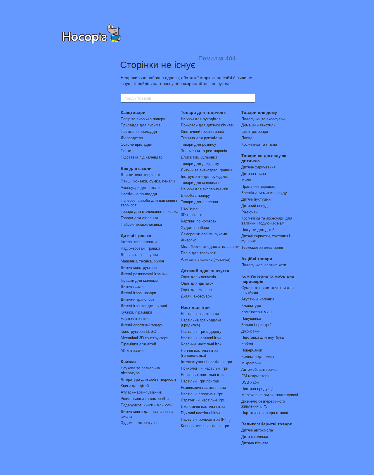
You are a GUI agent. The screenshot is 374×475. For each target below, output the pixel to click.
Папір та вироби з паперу (143, 119)
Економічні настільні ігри (203, 406)
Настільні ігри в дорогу (201, 331)
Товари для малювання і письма (149, 211)
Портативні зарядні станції (264, 412)
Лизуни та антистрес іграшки (206, 170)
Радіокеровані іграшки (140, 248)
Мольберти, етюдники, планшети (210, 246)
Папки (126, 151)
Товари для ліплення (139, 218)
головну (166, 83)
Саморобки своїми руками (204, 234)
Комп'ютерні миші (256, 312)
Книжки (128, 361)
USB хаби (250, 382)
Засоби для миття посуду (264, 193)
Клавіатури (251, 305)
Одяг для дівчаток (197, 283)
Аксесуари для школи (140, 187)
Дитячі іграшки (136, 235)
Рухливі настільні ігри (200, 413)
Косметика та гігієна (259, 144)
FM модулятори (255, 376)
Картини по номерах (199, 221)
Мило (246, 180)
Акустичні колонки (257, 299)
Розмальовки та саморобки (145, 398)
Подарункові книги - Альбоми (146, 405)
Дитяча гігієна (253, 173)
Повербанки (251, 350)
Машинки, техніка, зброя (142, 261)
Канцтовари (133, 112)
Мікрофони (251, 363)
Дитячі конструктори (139, 267)
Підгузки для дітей (257, 229)
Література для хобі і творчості (148, 379)
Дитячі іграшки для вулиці (144, 306)
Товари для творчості (203, 112)
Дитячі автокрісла (257, 430)
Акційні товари (256, 258)
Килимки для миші (257, 356)
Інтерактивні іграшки (139, 242)
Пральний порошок (258, 186)
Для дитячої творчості (140, 175)
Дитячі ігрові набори (138, 293)
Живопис (189, 240)
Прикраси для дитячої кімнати (207, 125)
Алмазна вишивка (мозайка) (205, 259)
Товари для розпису (198, 144)
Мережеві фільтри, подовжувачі (269, 395)
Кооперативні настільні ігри (205, 426)
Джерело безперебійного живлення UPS (263, 403)
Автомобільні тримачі (260, 369)
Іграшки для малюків (139, 280)
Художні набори (195, 227)
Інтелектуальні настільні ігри (206, 362)
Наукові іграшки (134, 318)
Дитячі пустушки (256, 199)
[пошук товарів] (250, 98)
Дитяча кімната (254, 443)
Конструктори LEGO (138, 331)
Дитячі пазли (132, 286)
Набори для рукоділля (201, 119)
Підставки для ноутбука (262, 337)
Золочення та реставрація (204, 151)
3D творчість (192, 215)
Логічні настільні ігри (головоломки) (199, 353)
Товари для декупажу (200, 163)
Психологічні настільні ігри (204, 368)
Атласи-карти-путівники (141, 392)
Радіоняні (249, 212)
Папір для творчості (198, 253)
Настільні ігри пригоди (200, 381)
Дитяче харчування (258, 167)
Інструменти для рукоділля (205, 176)
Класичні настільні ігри (201, 344)
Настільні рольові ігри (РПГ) (206, 419)
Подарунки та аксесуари (263, 119)
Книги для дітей (135, 386)
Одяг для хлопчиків (198, 277)
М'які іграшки (132, 350)
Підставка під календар (141, 157)
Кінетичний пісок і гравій (202, 131)
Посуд (246, 138)
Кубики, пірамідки (136, 312)
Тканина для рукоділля (201, 138)
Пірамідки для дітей (138, 344)
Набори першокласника (141, 224)
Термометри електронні (262, 247)
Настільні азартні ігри (200, 314)
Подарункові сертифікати (263, 265)
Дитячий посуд (254, 205)
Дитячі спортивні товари (142, 325)
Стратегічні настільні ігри (203, 400)
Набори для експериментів (204, 189)
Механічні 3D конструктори (144, 338)
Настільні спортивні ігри (202, 394)
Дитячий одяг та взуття (205, 270)
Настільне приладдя (139, 131)
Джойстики (250, 331)
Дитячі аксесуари (196, 296)
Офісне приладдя (136, 144)
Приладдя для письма (140, 125)
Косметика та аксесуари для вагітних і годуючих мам (266, 220)
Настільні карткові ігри (201, 338)
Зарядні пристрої (256, 325)
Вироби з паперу (195, 195)
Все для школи (136, 168)
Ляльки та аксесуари (139, 255)
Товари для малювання (201, 182)
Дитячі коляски (254, 436)
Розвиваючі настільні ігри (203, 387)
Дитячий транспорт (137, 299)
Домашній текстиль (258, 125)
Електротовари (254, 131)
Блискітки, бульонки (199, 157)
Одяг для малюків (197, 290)
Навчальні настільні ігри (202, 375)
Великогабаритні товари (266, 424)
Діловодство (132, 138)
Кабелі (247, 344)
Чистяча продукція (257, 389)
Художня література (139, 422)
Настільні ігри (195, 307)
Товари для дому (259, 112)
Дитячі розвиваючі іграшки (144, 274)
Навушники (251, 318)
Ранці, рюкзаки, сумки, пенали (148, 181)
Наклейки (189, 208)
